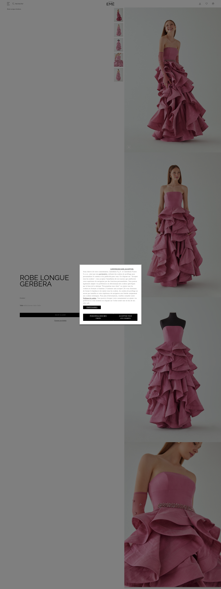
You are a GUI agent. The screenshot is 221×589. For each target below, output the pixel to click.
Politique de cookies (89, 298)
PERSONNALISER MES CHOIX (98, 317)
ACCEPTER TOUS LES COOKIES (125, 317)
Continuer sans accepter (122, 269)
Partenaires (92, 307)
